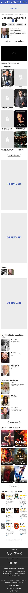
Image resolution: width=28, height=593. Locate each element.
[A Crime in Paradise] (7, 119)
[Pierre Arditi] (5, 357)
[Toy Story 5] (16, 496)
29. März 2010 (18, 33)
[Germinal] (20, 139)
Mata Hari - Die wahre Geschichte (7, 86)
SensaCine (19, 571)
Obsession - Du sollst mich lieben (10, 509)
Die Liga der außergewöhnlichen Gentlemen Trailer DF (21, 463)
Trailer (7, 505)
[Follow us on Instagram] (16, 553)
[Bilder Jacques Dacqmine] (4, 272)
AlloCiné (5, 571)
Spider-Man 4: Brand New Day (9, 494)
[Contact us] (20, 553)
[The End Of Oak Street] (3, 526)
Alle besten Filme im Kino (14, 540)
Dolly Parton (14, 382)
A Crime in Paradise (7, 128)
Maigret (21, 107)
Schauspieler (10, 14)
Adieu (20, 86)
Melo (12, 355)
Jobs (8, 580)
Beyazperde (6, 573)
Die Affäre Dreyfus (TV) (7, 149)
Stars (6, 14)
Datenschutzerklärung (10, 582)
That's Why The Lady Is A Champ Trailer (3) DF (7, 445)
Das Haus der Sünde (15, 341)
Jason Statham (14, 407)
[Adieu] (20, 77)
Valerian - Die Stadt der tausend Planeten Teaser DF (21, 481)
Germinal (20, 149)
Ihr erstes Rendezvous (15, 342)
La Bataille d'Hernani (7, 107)
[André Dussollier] (5, 370)
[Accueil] (13, 2)
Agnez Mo (13, 395)
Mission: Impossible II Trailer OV (21, 445)
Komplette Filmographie (14, 155)
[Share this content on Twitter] (16, 20)
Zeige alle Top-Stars (14, 422)
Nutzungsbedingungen (21, 580)
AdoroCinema (18, 573)
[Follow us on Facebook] (8, 553)
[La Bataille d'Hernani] (7, 98)
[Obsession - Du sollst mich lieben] (3, 510)
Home (3, 14)
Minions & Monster (22, 524)
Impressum (12, 580)
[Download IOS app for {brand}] (11, 562)
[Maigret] (20, 98)
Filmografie (6, 67)
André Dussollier (15, 365)
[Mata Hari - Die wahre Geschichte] (7, 77)
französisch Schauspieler (19, 14)
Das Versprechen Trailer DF (7, 463)
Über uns (3, 580)
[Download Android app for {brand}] (16, 562)
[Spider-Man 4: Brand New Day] (3, 496)
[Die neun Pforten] (20, 119)
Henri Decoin (14, 339)
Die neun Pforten (20, 128)
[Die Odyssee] (16, 510)
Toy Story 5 (22, 494)
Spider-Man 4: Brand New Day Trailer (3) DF (7, 481)
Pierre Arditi (13, 352)
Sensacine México (12, 575)
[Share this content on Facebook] (13, 20)
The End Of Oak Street (9, 524)
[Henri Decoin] (5, 345)
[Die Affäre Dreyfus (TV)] (7, 139)
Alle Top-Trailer (14, 486)
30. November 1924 (20, 32)
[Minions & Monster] (16, 526)
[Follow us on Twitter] (12, 553)
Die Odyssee (23, 508)
